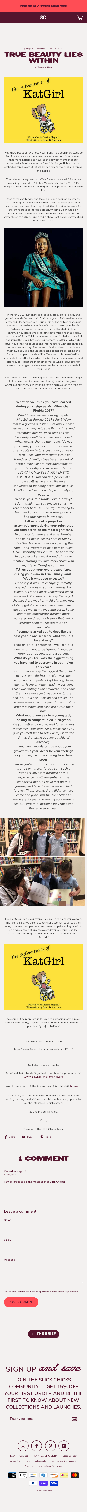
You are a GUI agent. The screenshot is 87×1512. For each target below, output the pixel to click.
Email (7, 1240)
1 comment (41, 48)
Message (9, 1260)
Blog (27, 1461)
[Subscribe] (74, 1419)
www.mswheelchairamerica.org (43, 1077)
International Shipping (50, 1466)
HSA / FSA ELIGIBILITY (45, 1455)
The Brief (46, 1334)
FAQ (12, 1455)
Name (7, 1220)
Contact (23, 1455)
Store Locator (70, 1455)
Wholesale (40, 1461)
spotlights (28, 48)
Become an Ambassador (64, 1461)
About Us (15, 1461)
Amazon (74, 1086)
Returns (29, 1466)
